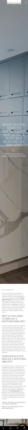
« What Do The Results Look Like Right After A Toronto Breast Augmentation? (14, 403)
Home (13, 150)
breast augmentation (15, 391)
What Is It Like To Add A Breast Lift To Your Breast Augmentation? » (13, 407)
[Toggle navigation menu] (25, 2)
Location (10, 428)
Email (17, 428)
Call (3, 428)
